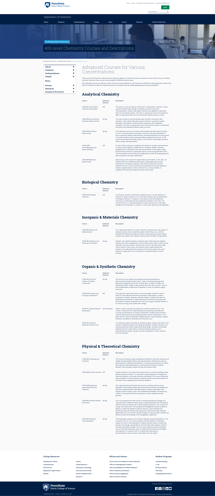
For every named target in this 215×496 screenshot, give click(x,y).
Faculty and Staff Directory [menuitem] (163, 3)
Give (165, 7)
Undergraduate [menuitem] (79, 22)
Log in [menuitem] (70, 494)
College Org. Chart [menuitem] (48, 494)
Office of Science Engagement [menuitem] (118, 474)
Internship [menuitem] (159, 471)
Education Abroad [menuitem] (161, 467)
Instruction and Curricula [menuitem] (83, 471)
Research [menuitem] (139, 22)
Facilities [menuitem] (46, 474)
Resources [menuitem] (79, 477)
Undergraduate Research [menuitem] (163, 474)
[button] (165, 7)
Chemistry (57, 16)
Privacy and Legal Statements (164, 494)
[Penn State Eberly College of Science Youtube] (170, 489)
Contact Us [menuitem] (64, 494)
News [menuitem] (128, 3)
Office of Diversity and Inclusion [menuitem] (119, 471)
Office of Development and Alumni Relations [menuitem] (123, 467)
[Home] (57, 3)
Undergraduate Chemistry (64, 61)
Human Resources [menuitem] (81, 464)
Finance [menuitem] (78, 461)
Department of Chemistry (49, 61)
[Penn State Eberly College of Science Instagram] (163, 489)
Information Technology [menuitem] (83, 467)
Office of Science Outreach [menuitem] (117, 477)
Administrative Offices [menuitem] (50, 461)
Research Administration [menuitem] (84, 474)
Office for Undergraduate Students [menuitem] (120, 464)
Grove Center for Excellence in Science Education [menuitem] (124, 461)
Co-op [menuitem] (157, 464)
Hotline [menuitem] (58, 494)
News (48, 81)
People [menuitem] (96, 22)
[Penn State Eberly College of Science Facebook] (156, 489)
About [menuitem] (46, 22)
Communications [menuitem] (48, 464)
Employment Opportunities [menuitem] (51, 471)
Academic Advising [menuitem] (161, 461)
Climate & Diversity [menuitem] (159, 22)
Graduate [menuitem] (61, 22)
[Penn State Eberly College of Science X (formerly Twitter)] (160, 489)
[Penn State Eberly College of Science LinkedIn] (167, 489)
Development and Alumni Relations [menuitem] (145, 3)
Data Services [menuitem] (47, 467)
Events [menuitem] (133, 3)
